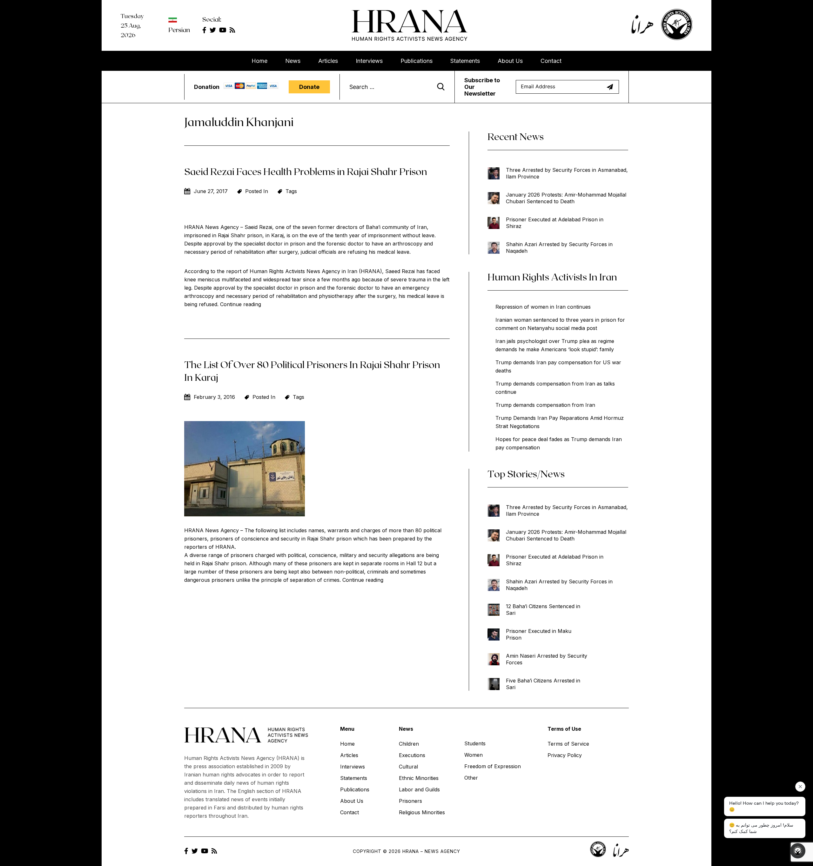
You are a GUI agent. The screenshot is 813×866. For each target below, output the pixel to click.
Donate (309, 87)
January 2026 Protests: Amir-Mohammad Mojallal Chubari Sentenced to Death (566, 198)
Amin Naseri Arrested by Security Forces (546, 659)
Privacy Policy (565, 755)
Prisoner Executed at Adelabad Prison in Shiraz (554, 222)
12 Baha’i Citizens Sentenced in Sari (543, 609)
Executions (412, 755)
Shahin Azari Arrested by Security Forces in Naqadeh (559, 247)
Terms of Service (568, 744)
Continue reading (240, 304)
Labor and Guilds (419, 789)
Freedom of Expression (492, 766)
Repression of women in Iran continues (543, 307)
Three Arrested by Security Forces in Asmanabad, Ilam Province (567, 173)
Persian (179, 29)
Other (471, 778)
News (292, 60)
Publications (416, 60)
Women (473, 755)
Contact (551, 60)
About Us (510, 60)
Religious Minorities (422, 812)
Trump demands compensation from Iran (545, 405)
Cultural (408, 766)
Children (409, 744)
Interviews (369, 60)
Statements (465, 60)
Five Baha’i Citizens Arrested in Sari (543, 683)
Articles (328, 60)
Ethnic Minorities (419, 778)
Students (475, 743)
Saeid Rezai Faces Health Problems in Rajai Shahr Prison (305, 171)
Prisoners (410, 801)
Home (259, 60)
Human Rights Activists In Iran (552, 276)
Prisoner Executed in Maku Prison (538, 634)
